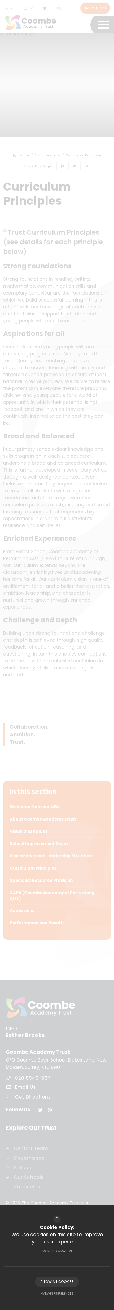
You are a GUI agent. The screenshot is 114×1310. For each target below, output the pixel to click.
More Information (57, 1251)
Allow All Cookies (57, 1281)
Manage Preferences (57, 1293)
